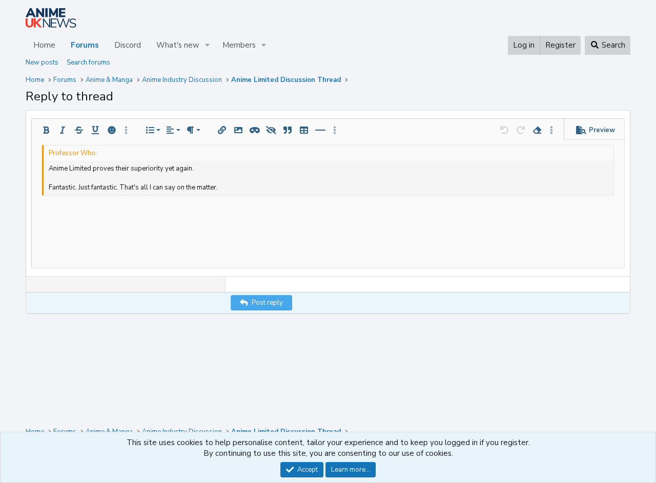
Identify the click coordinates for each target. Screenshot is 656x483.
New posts (42, 62)
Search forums (88, 62)
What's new (177, 45)
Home (44, 45)
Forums (85, 45)
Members (239, 45)
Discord (127, 45)
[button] (207, 45)
